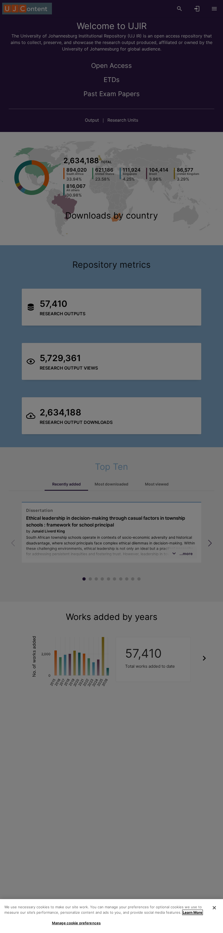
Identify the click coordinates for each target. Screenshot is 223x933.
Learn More (192, 912)
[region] (111, 916)
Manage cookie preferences (76, 923)
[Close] (214, 908)
